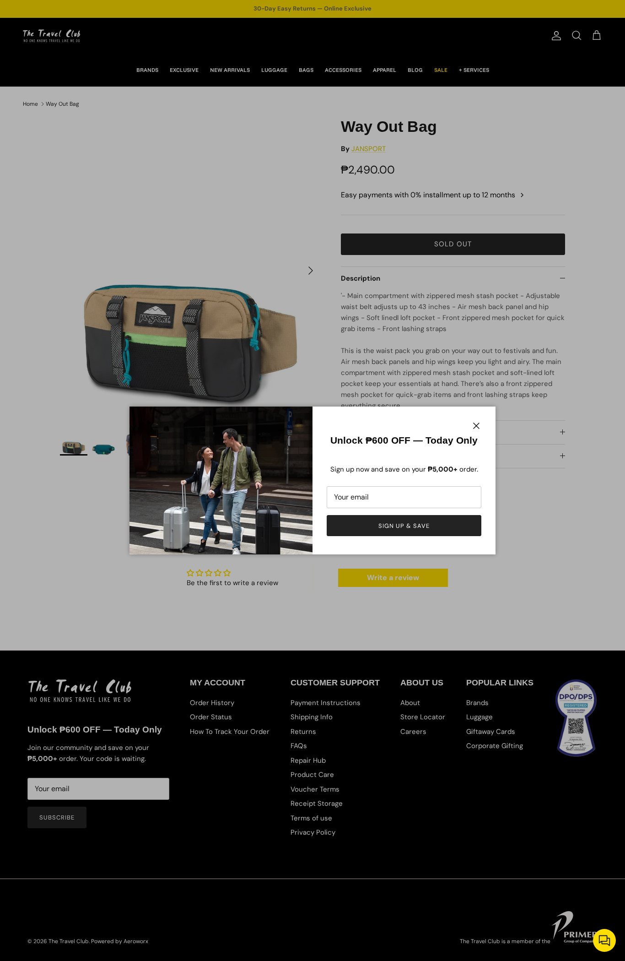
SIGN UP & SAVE (404, 526)
